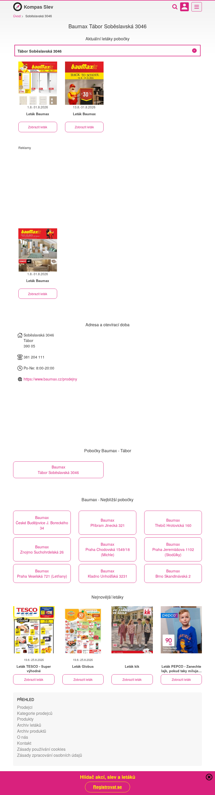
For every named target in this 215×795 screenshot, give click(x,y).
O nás (22, 737)
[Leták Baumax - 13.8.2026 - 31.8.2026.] (84, 83)
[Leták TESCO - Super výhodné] (34, 629)
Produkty (25, 719)
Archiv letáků (29, 725)
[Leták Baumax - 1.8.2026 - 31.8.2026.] (37, 83)
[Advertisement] (107, 186)
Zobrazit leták (37, 127)
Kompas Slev (38, 6)
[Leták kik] (132, 629)
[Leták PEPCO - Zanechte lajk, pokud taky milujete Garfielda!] (181, 629)
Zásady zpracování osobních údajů (49, 755)
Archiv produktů (31, 731)
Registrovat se (107, 787)
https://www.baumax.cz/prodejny (50, 379)
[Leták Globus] (83, 629)
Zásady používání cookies (41, 749)
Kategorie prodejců (34, 713)
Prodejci (25, 707)
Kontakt (24, 743)
